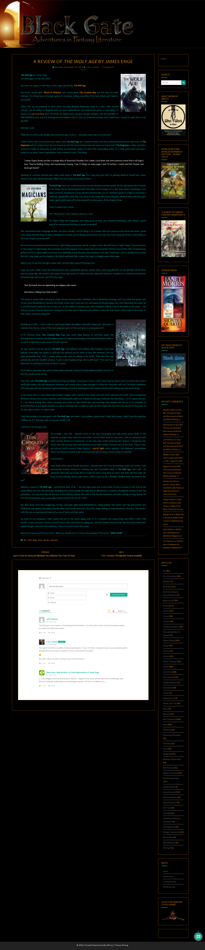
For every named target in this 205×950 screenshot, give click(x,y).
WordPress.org (169, 887)
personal (35, 113)
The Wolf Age (80, 85)
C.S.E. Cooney (92, 67)
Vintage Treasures (170, 832)
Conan (165, 616)
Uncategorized (169, 827)
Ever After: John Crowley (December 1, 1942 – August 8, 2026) (173, 457)
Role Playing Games (171, 778)
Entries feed (168, 876)
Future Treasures (170, 661)
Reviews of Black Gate (172, 759)
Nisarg (125, 945)
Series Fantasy (169, 792)
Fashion (166, 651)
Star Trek (166, 808)
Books (46, 540)
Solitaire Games (169, 802)
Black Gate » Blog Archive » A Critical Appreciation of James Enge (72, 672)
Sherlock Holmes (170, 797)
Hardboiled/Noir (169, 682)
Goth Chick (167, 672)
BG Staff (27, 540)
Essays (165, 645)
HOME (163, 59)
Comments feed (169, 881)
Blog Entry (37, 540)
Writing (166, 848)
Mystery (166, 714)
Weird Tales (167, 837)
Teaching (166, 813)
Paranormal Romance (172, 735)
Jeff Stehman (52, 619)
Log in (165, 871)
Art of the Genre (169, 576)
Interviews (167, 688)
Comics (166, 611)
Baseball (166, 581)
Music (165, 709)
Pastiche (166, 743)
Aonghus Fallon (169, 410)
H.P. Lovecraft (168, 677)
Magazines (167, 698)
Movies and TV (168, 703)
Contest (166, 621)
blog (42, 113)
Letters (166, 693)
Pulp (165, 749)
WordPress (108, 945)
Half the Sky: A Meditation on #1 (172, 532)
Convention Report (171, 626)
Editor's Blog (168, 640)
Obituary (166, 729)
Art (164, 571)
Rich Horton (168, 768)
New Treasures (169, 719)
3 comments (108, 67)
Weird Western (169, 842)
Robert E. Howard (170, 773)
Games (166, 666)
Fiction (166, 656)
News (165, 724)
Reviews (54, 540)
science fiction (169, 787)
